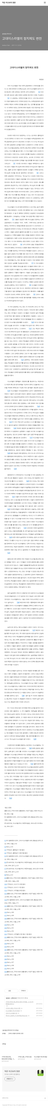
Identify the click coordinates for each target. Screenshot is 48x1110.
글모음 (8, 998)
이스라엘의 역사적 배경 (13, 1011)
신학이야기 (14, 998)
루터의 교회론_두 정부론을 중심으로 (16, 1015)
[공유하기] (12, 990)
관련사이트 (5, 1098)
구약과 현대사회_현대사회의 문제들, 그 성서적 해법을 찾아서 (19, 1003)
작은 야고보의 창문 (9, 3)
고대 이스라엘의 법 (11, 1013)
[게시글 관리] (15, 990)
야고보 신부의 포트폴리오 (12, 1074)
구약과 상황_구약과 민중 (13, 1008)
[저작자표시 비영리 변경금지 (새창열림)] (31, 991)
